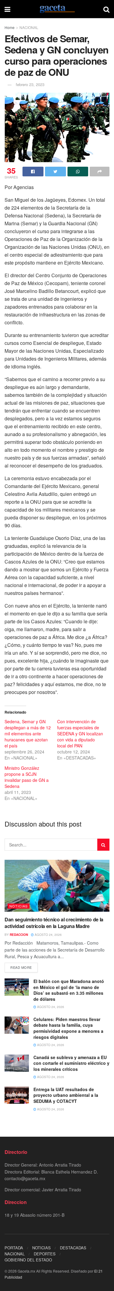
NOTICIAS (18, 906)
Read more (21, 967)
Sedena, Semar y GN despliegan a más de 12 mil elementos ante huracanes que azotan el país (28, 733)
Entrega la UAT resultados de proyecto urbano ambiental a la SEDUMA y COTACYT (65, 1095)
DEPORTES (45, 1254)
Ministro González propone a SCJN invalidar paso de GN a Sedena (27, 777)
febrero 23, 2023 (30, 84)
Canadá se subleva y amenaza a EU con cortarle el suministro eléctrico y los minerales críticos (71, 1063)
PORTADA (14, 1248)
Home (10, 27)
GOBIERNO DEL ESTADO (28, 1260)
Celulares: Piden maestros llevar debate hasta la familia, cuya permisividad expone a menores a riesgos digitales (68, 1028)
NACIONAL (28, 27)
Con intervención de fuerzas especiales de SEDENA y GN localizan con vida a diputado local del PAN (80, 733)
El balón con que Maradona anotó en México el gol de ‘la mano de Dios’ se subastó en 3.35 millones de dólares (68, 990)
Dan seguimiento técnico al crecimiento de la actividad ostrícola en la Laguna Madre (54, 923)
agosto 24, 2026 (48, 935)
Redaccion (19, 935)
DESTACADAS (73, 1248)
